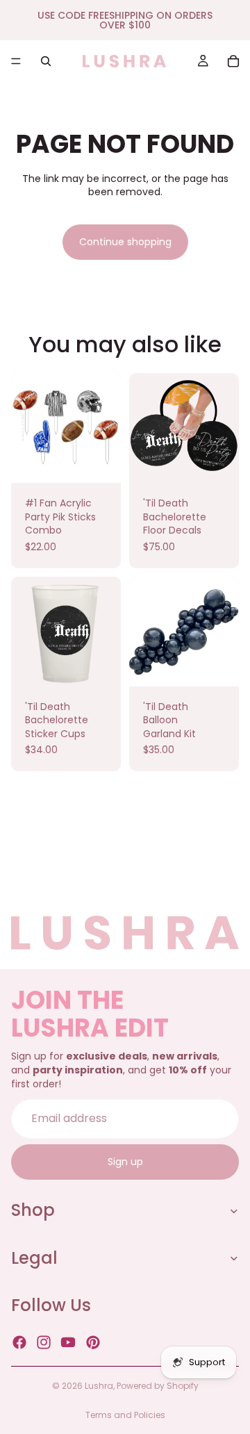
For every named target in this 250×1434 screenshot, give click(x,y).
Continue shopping (125, 242)
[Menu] (16, 61)
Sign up (125, 1162)
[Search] (46, 61)
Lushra (99, 1386)
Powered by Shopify (158, 1386)
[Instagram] (43, 1342)
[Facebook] (19, 1342)
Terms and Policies (125, 1415)
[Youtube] (68, 1342)
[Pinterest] (93, 1342)
